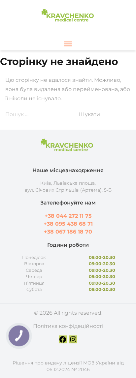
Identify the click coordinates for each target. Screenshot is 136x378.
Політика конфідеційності (68, 326)
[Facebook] (63, 339)
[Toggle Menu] (68, 44)
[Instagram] (73, 339)
